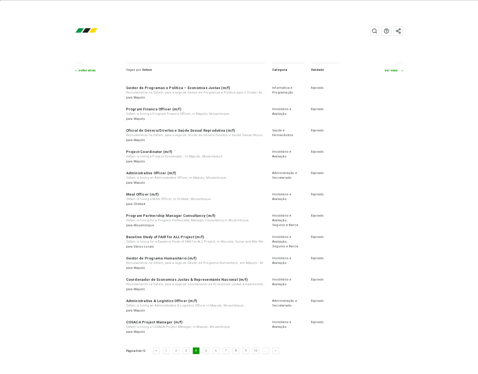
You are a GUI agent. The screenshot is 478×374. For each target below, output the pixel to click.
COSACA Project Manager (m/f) (154, 322)
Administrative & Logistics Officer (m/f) (162, 301)
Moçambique (144, 225)
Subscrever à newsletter (398, 31)
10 (255, 350)
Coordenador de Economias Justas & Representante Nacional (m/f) (187, 279)
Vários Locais (144, 246)
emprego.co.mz (94, 30)
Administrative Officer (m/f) (151, 173)
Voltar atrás (87, 70)
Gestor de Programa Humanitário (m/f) (161, 258)
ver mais (391, 70)
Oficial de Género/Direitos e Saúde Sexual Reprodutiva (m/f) (180, 130)
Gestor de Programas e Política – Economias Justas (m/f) (178, 88)
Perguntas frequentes (386, 31)
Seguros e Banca (285, 225)
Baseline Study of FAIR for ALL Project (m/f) (165, 237)
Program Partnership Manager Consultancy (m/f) (171, 216)
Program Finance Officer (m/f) (153, 109)
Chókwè (140, 204)
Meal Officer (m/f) (142, 194)
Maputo (139, 97)
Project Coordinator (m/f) (149, 152)
